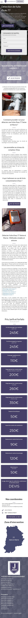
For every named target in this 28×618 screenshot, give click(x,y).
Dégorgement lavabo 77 (8, 294)
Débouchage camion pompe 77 (9, 289)
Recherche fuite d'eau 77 (8, 290)
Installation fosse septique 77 (9, 291)
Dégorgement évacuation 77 (9, 293)
